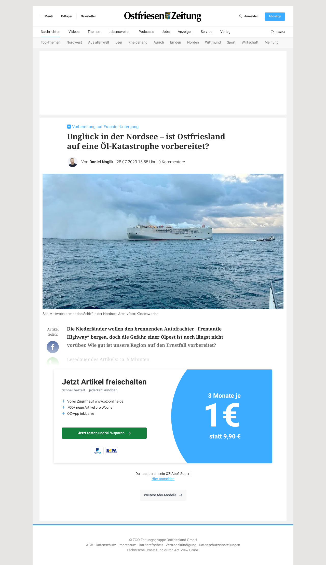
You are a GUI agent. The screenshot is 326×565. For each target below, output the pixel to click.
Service (206, 31)
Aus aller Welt (98, 42)
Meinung (272, 42)
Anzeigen (185, 31)
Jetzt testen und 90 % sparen (101, 433)
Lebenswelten (119, 31)
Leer (118, 42)
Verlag (225, 31)
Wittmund (213, 42)
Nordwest (74, 42)
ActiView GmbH (186, 550)
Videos (74, 31)
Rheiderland (137, 42)
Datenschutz (106, 545)
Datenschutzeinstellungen (219, 545)
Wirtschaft (250, 42)
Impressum (127, 545)
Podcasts (146, 31)
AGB (89, 545)
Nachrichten (50, 31)
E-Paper (66, 16)
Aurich (159, 42)
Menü (48, 16)
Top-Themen (50, 42)
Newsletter (88, 16)
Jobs (166, 31)
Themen (94, 31)
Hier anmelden (163, 478)
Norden (193, 42)
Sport (231, 42)
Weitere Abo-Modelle (160, 495)
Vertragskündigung (181, 545)
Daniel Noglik (101, 162)
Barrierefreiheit (151, 545)
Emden (175, 42)
